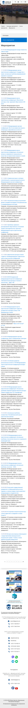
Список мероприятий (8, 40)
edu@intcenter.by (15, 638)
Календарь (6, 35)
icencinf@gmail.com (15, 621)
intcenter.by (13, 640)
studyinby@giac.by (15, 679)
